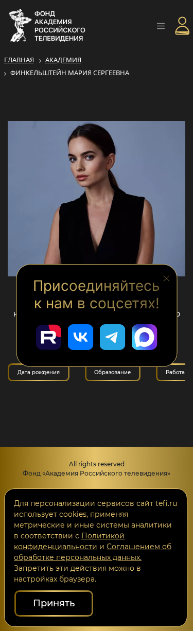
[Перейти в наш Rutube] (49, 337)
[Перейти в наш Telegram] (113, 337)
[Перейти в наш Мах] (144, 337)
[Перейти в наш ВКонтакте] (81, 337)
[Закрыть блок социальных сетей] (166, 277)
